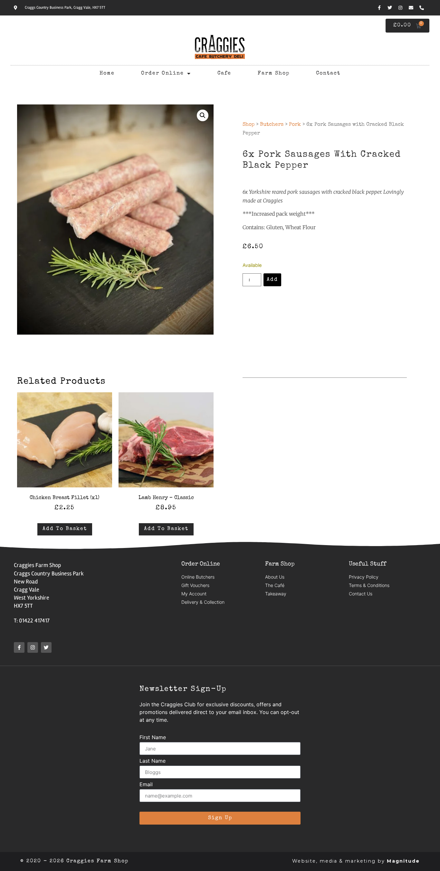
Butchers (271, 124)
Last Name (152, 761)
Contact (328, 73)
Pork (295, 124)
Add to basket (65, 529)
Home (107, 73)
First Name (152, 737)
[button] (202, 115)
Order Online (162, 73)
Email (146, 785)
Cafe (224, 73)
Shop (248, 124)
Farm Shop (274, 73)
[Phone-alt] (421, 7)
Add (272, 279)
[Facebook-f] (379, 7)
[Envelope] (411, 7)
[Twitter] (389, 7)
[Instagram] (400, 7)
